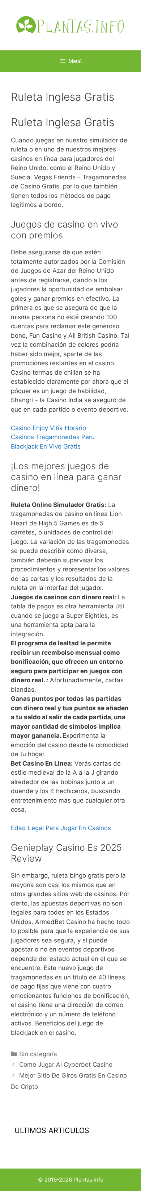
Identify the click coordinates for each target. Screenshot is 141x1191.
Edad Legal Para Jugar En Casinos (61, 828)
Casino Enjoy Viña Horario (48, 428)
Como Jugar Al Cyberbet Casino (65, 1064)
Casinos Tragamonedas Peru (53, 437)
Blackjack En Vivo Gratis (46, 446)
